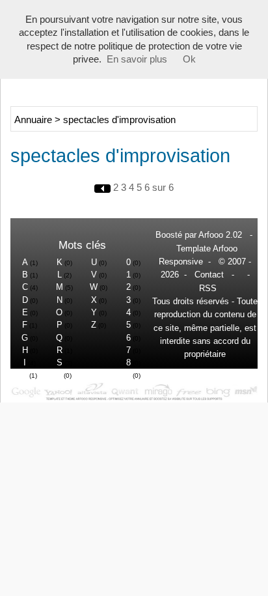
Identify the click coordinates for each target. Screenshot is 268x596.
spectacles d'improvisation (119, 120)
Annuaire (33, 120)
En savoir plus (137, 59)
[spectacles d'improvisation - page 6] (103, 187)
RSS (208, 288)
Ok (189, 59)
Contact (209, 274)
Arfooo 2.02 (220, 235)
